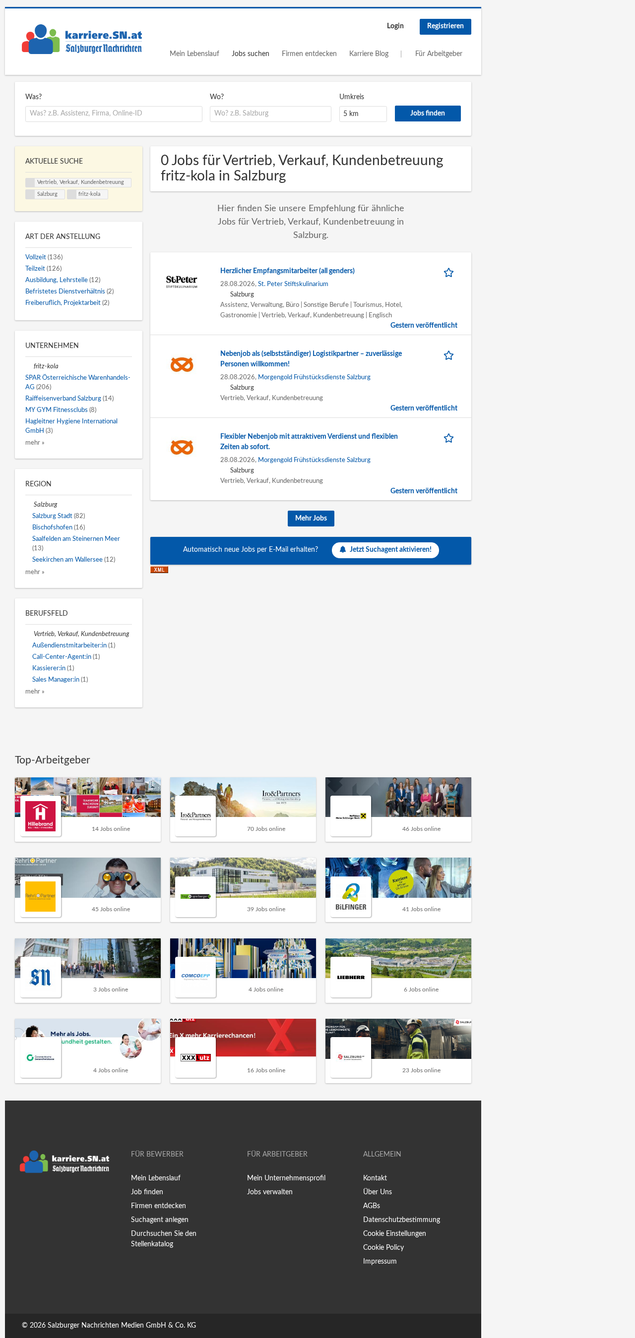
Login (395, 26)
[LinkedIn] (53, 1199)
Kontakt (375, 1178)
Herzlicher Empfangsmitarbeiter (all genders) (287, 271)
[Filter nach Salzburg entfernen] (29, 505)
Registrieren (445, 26)
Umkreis (351, 97)
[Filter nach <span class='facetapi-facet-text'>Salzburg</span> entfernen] (30, 194)
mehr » (35, 443)
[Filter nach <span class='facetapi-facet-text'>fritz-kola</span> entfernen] (71, 194)
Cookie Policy (383, 1247)
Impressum (380, 1261)
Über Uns (377, 1192)
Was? (33, 97)
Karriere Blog (368, 54)
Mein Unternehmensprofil (286, 1178)
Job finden (147, 1192)
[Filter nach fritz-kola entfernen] (29, 366)
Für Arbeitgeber (438, 54)
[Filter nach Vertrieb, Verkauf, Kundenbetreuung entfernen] (29, 634)
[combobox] (113, 114)
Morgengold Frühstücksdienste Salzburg (314, 377)
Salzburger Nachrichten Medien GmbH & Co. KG (122, 1325)
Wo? (217, 97)
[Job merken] (450, 271)
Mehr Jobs (311, 518)
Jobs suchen (250, 54)
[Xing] (38, 1199)
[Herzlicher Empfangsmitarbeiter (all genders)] (181, 281)
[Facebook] (22, 1199)
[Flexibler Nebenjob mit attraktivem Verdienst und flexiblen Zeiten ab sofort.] (181, 447)
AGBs (371, 1206)
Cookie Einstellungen (394, 1233)
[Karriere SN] (82, 39)
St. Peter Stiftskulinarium (293, 284)
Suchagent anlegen (160, 1220)
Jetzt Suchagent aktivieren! (391, 549)
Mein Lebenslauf (194, 54)
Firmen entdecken (309, 54)
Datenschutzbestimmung (401, 1220)
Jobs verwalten (270, 1192)
